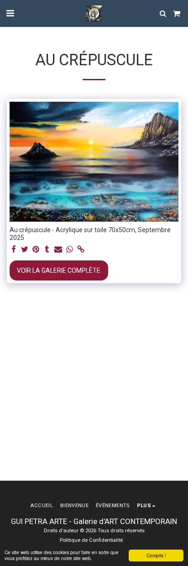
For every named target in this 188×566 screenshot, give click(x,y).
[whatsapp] (70, 249)
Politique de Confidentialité (91, 540)
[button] (10, 13)
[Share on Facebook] (14, 249)
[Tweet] (25, 249)
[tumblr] (47, 249)
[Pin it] (36, 249)
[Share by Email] (58, 249)
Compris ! (156, 555)
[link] (81, 249)
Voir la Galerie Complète (58, 270)
